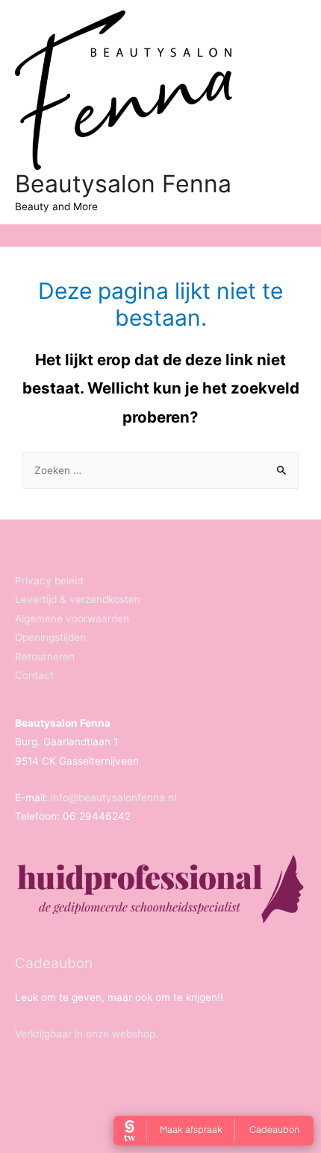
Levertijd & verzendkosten (77, 599)
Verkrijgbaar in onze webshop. (86, 1034)
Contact (34, 675)
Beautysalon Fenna (123, 183)
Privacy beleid (49, 581)
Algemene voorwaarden (72, 619)
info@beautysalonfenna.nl (113, 797)
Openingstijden (50, 637)
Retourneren (45, 657)
